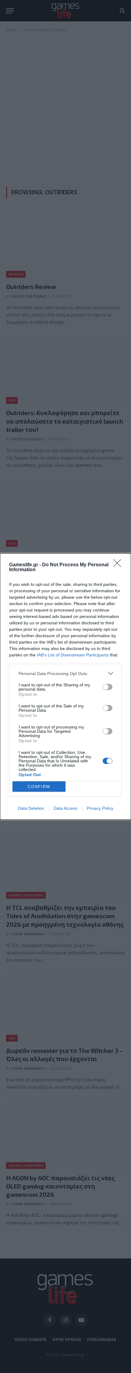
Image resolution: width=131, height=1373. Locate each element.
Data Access (65, 808)
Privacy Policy (100, 808)
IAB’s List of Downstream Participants (73, 654)
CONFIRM (39, 786)
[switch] (107, 687)
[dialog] (65, 686)
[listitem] (65, 673)
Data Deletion (31, 808)
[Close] (119, 565)
